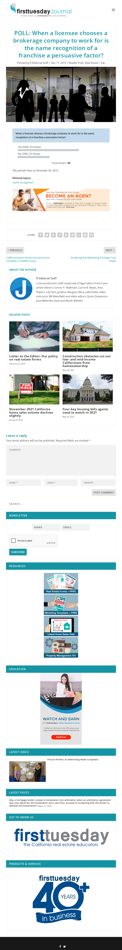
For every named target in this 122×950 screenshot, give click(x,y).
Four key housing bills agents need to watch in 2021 (85, 410)
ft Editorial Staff (39, 63)
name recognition (23, 182)
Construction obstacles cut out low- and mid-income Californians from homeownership (87, 361)
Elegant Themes (55, 941)
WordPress (82, 941)
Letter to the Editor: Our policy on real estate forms (33, 357)
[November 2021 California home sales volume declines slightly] (34, 389)
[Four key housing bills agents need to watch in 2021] (88, 389)
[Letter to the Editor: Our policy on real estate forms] (34, 336)
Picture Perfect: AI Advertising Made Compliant (72, 759)
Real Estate (91, 63)
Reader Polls (76, 63)
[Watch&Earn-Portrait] (61, 709)
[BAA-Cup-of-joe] (60, 214)
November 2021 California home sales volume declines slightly (31, 412)
